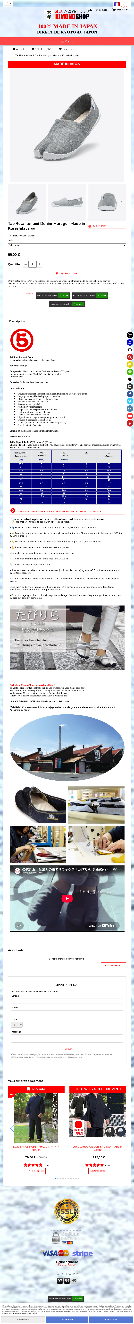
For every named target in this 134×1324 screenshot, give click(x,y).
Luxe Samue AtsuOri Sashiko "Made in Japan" (98, 1148)
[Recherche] (130, 357)
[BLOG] (130, 386)
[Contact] (130, 350)
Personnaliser (23, 1319)
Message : (17, 1032)
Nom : (15, 1007)
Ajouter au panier (36, 1171)
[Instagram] (130, 408)
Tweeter (30, 293)
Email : (15, 996)
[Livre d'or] (130, 364)
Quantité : (14, 264)
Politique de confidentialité (25, 1313)
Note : (15, 1019)
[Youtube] (130, 416)
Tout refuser (67, 1319)
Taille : (11, 240)
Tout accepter (111, 1319)
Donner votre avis (114, 966)
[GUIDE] (130, 379)
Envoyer (68, 1049)
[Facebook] (130, 394)
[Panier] (130, 335)
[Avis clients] (130, 372)
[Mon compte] (130, 342)
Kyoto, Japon (67, 1263)
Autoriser (63, 295)
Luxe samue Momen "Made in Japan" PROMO (36, 1148)
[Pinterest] (130, 423)
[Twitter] (130, 401)
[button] (122, 202)
